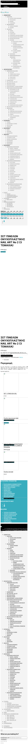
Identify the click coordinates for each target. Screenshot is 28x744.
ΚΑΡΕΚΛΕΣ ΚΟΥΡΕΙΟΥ (15, 163)
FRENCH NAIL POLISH (15, 74)
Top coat (12, 72)
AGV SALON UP (10, 206)
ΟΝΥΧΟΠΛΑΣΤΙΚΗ (8, 69)
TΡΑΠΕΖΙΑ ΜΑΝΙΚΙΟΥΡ (15, 185)
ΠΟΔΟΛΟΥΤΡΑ (13, 101)
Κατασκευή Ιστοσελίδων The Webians (20, 530)
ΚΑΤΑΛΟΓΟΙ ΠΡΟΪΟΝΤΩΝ (9, 202)
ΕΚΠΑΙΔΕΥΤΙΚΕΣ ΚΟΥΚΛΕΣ (19, 576)
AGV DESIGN (10, 205)
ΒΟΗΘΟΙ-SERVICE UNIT (15, 153)
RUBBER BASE (10, 80)
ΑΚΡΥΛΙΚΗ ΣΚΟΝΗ (11, 83)
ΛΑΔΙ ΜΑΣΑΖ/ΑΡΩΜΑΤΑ (12, 136)
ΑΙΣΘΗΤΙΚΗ (6, 134)
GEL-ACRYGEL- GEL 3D (12, 81)
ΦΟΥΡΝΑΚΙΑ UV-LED (14, 89)
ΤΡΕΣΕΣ (8, 122)
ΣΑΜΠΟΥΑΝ (12, 33)
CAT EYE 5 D (12, 78)
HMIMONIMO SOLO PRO (12, 70)
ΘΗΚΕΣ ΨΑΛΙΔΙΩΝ (14, 26)
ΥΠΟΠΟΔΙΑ (12, 168)
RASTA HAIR (9, 125)
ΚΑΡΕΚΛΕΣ (12, 167)
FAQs (5, 200)
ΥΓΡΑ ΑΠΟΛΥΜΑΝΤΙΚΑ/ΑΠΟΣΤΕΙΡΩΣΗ (17, 60)
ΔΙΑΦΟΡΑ (9, 126)
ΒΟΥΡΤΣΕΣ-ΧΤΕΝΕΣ (17, 41)
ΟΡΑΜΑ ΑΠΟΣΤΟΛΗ (11, 195)
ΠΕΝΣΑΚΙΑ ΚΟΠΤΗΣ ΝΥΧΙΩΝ (16, 97)
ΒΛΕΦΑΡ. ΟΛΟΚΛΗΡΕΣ (12, 139)
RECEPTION (12, 171)
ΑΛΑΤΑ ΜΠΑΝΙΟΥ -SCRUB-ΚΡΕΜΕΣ (15, 86)
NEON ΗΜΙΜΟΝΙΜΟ (14, 75)
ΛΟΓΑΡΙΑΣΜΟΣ (8, 727)
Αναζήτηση (3, 739)
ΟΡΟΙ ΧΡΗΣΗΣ (8, 517)
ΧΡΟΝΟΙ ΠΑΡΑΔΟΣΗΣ (10, 518)
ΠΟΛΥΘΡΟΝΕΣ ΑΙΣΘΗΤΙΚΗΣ (16, 154)
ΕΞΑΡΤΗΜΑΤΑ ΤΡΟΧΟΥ (15, 95)
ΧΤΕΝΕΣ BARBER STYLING (19, 568)
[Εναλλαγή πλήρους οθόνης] (4, 741)
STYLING (12, 40)
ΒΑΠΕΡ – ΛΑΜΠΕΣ (14, 148)
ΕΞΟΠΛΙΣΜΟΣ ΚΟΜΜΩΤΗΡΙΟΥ (13, 160)
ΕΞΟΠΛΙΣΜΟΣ (7, 145)
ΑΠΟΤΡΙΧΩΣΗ (7, 128)
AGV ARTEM (9, 203)
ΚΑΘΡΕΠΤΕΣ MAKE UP (15, 157)
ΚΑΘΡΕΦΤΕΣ (13, 177)
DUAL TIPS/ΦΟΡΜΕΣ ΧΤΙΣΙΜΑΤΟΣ (17, 626)
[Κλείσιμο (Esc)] (1, 741)
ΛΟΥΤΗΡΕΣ (12, 162)
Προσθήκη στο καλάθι (6, 355)
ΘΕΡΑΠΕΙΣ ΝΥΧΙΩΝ (11, 84)
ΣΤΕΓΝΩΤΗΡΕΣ (13, 98)
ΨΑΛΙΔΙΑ (12, 27)
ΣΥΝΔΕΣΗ (5, 6)
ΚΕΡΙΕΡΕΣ (9, 131)
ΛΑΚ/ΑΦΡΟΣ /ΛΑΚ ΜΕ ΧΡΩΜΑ (16, 35)
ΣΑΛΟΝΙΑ (12, 170)
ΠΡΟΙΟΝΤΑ (9, 29)
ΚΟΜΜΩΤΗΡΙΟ (7, 15)
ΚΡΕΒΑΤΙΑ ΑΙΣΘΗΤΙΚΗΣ (15, 149)
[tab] (15, 359)
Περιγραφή (6, 359)
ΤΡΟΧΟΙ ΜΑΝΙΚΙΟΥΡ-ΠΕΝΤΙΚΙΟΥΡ (17, 602)
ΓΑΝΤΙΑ (11, 119)
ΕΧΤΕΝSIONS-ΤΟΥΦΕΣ (12, 123)
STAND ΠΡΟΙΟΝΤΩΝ (14, 176)
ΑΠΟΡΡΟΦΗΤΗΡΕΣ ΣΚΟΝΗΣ (16, 105)
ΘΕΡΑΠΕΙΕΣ (12, 53)
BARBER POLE (13, 165)
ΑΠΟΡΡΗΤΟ (7, 520)
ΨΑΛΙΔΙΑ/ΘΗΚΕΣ (10, 24)
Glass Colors (12, 77)
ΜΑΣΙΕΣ (11, 21)
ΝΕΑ (5, 207)
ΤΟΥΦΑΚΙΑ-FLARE (11, 137)
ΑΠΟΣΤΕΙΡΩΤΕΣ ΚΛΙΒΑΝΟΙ (16, 100)
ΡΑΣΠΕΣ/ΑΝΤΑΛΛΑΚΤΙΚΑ (15, 112)
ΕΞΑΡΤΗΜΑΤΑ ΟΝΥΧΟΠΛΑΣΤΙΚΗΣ (14, 88)
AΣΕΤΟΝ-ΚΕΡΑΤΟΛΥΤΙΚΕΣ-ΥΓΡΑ (14, 106)
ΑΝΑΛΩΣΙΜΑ (9, 108)
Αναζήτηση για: (5, 737)
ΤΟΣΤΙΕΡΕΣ (12, 22)
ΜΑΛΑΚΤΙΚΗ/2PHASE (14, 38)
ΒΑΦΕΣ (11, 30)
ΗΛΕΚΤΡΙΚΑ (9, 16)
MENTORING (10, 199)
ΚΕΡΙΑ (8, 129)
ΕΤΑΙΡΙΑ (5, 192)
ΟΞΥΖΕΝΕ (12, 32)
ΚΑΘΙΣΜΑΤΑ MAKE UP (15, 156)
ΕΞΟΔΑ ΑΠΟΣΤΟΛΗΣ (10, 515)
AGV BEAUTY (10, 204)
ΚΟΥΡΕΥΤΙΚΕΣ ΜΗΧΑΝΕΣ (15, 18)
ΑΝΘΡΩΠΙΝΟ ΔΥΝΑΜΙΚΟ (12, 196)
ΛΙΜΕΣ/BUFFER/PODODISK (16, 111)
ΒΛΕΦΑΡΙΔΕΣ (10, 142)
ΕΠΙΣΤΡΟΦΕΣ (8, 521)
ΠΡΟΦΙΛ (8, 193)
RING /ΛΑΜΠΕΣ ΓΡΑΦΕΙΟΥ (15, 187)
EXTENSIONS (7, 120)
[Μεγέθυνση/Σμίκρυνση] (6, 741)
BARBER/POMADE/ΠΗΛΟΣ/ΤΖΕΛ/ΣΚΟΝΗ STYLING (18, 48)
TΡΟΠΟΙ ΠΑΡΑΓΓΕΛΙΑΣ (10, 514)
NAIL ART (12, 109)
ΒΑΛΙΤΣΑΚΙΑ (12, 103)
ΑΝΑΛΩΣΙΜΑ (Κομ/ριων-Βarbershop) (18, 571)
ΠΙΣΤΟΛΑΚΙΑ (13, 19)
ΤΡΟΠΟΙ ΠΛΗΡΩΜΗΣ (10, 512)
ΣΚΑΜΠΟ (12, 151)
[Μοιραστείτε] (3, 741)
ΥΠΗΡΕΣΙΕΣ (6, 198)
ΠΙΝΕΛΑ (11, 114)
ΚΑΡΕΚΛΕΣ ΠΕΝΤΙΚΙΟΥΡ (15, 188)
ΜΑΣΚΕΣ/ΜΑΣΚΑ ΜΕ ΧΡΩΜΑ (16, 36)
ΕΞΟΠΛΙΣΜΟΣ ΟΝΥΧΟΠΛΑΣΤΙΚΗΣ (14, 184)
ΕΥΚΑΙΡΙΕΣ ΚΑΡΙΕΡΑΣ (11, 197)
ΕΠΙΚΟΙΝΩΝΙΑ (7, 209)
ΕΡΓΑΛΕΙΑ (12, 94)
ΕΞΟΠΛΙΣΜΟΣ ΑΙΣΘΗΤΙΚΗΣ (13, 146)
